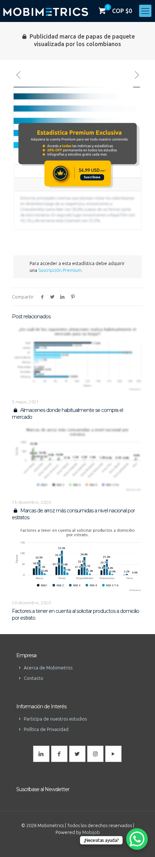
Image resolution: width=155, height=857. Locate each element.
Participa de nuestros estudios (55, 718)
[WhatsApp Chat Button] (137, 839)
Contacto (33, 678)
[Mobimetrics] (45, 11)
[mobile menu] (145, 11)
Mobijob (91, 832)
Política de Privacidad (46, 729)
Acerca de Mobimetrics (48, 667)
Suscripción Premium (59, 270)
